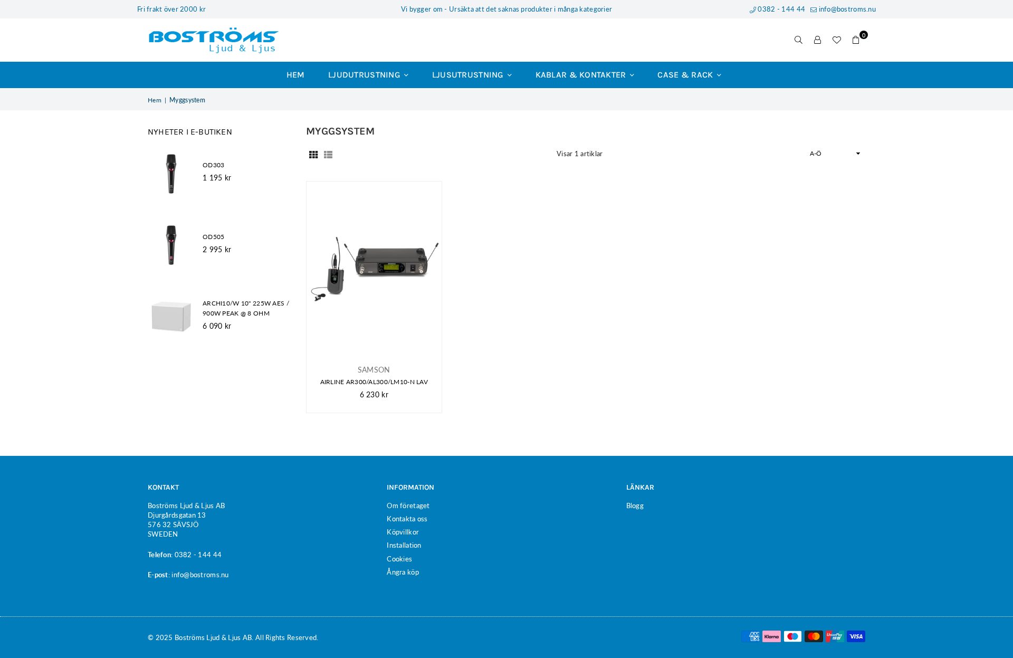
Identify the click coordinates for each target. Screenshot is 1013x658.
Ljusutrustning (469, 75)
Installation (404, 545)
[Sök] (798, 40)
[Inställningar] (817, 40)
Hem (295, 75)
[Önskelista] (836, 40)
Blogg (635, 505)
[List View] (328, 153)
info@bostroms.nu (846, 9)
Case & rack (686, 75)
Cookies (399, 559)
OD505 (213, 237)
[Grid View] (313, 153)
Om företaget (408, 505)
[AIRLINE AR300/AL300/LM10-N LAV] (374, 269)
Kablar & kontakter (582, 75)
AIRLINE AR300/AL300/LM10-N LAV (374, 382)
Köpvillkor (403, 532)
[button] (855, 40)
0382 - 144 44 (780, 9)
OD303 (213, 165)
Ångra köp (403, 572)
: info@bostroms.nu (198, 574)
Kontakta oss (407, 518)
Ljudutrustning (365, 75)
